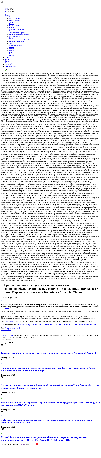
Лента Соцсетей (14, 25)
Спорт (11, 38)
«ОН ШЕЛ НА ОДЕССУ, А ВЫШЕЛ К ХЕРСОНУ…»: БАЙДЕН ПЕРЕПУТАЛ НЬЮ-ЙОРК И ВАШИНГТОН (56, 325)
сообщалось (9, 321)
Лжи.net (11, 52)
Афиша (11, 47)
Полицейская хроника (16, 41)
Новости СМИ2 (6, 330)
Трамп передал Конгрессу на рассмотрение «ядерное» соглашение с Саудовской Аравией (48, 353)
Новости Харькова (15, 20)
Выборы (11, 27)
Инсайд (11, 56)
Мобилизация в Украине (17, 33)
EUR (6, 10)
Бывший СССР (14, 22)
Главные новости (14, 17)
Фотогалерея (9, 63)
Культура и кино (14, 36)
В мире (11, 24)
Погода (11, 48)
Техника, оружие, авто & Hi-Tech (20, 40)
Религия (11, 43)
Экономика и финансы (16, 29)
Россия (7, 328)
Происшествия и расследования (19, 34)
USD (6, 8)
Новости (8, 15)
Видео (7, 61)
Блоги (7, 59)
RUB (6, 11)
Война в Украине (14, 18)
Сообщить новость (11, 66)
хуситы (12, 328)
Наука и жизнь (14, 31)
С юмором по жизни (15, 45)
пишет (7, 308)
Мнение (11, 50)
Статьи (7, 57)
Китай (18, 328)
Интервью (12, 54)
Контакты (8, 64)
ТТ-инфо (22, 444)
